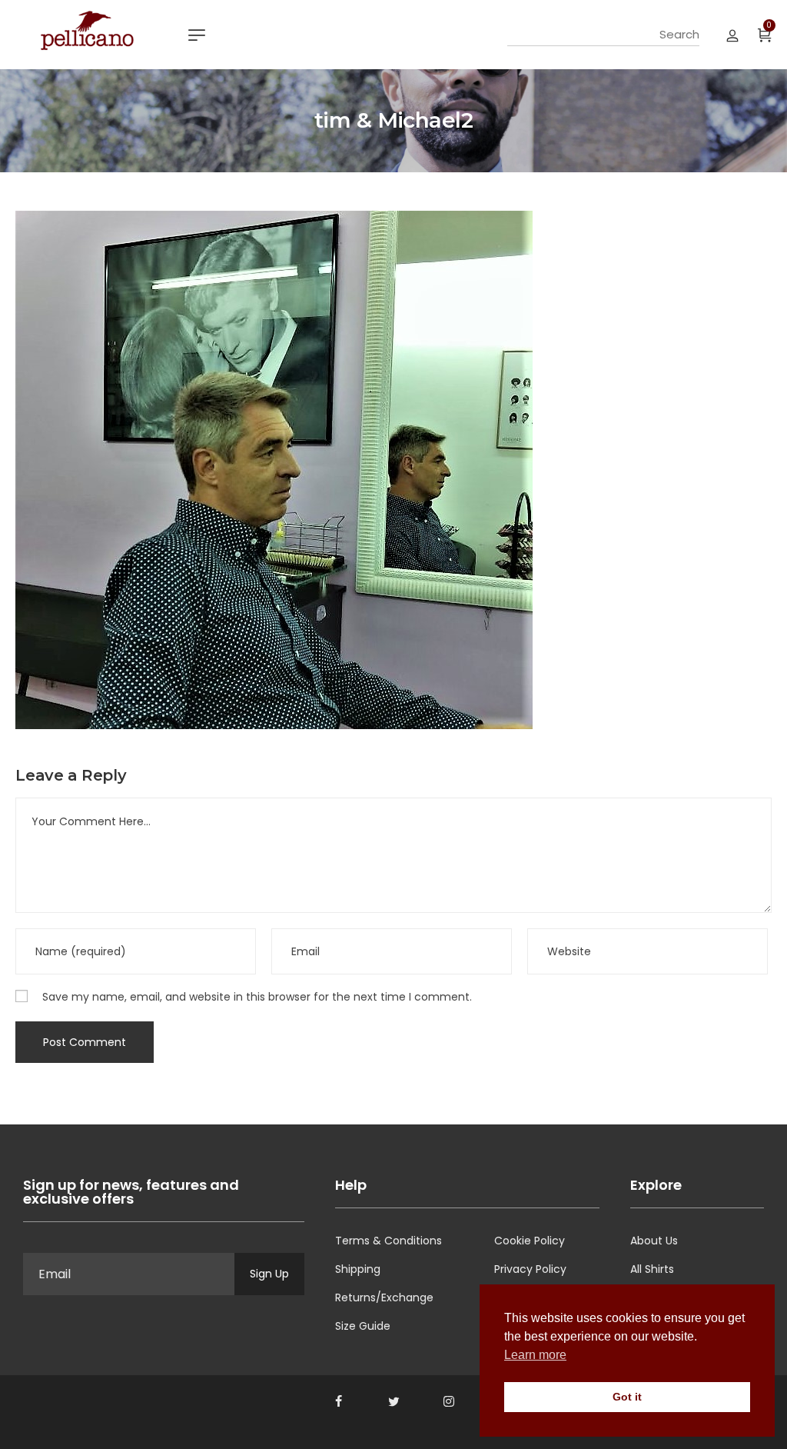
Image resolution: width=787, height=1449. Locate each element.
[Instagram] (449, 1401)
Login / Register (732, 34)
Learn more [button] (535, 1354)
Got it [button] (627, 1397)
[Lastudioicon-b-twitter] (393, 1401)
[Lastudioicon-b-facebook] (338, 1401)
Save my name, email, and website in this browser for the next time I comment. (257, 996)
